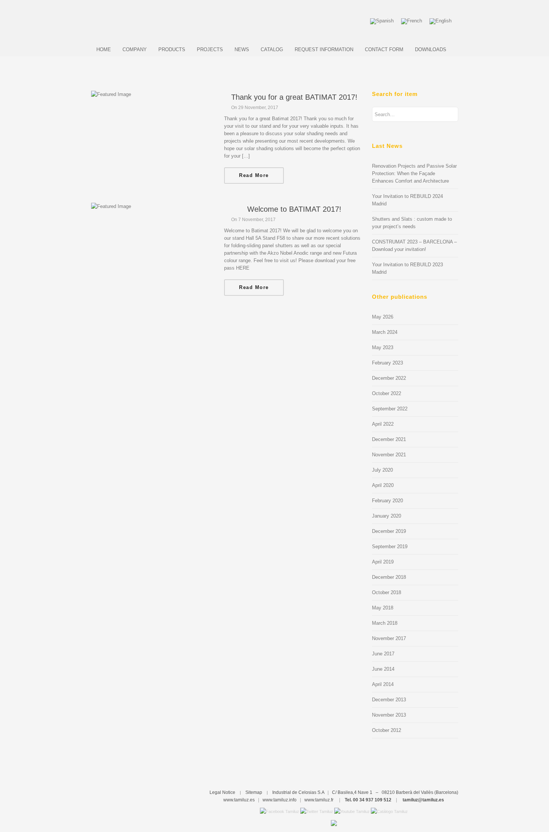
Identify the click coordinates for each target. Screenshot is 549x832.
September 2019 (389, 546)
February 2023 (387, 363)
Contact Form (384, 49)
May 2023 (382, 347)
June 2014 (383, 669)
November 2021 (389, 454)
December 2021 (389, 439)
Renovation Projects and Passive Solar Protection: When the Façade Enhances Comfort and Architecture (414, 173)
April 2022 (383, 424)
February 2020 (387, 500)
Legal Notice (222, 792)
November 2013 (389, 715)
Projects (210, 49)
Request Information (324, 49)
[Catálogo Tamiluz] (389, 811)
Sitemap (253, 792)
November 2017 (389, 638)
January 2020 (386, 516)
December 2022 (389, 378)
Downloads (430, 49)
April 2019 (383, 562)
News (242, 49)
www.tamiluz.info (280, 799)
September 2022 (389, 409)
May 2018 (382, 608)
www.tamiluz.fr (319, 799)
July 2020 (382, 470)
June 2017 (383, 653)
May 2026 (382, 317)
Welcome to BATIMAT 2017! (294, 209)
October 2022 (386, 393)
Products (171, 49)
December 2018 (389, 577)
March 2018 (384, 623)
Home (103, 49)
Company (134, 49)
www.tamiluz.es (239, 799)
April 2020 (383, 485)
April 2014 (383, 684)
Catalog (272, 49)
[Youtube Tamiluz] (352, 811)
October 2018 (386, 592)
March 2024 (384, 332)
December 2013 (389, 699)
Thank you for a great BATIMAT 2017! (294, 97)
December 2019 (389, 531)
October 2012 (386, 730)
